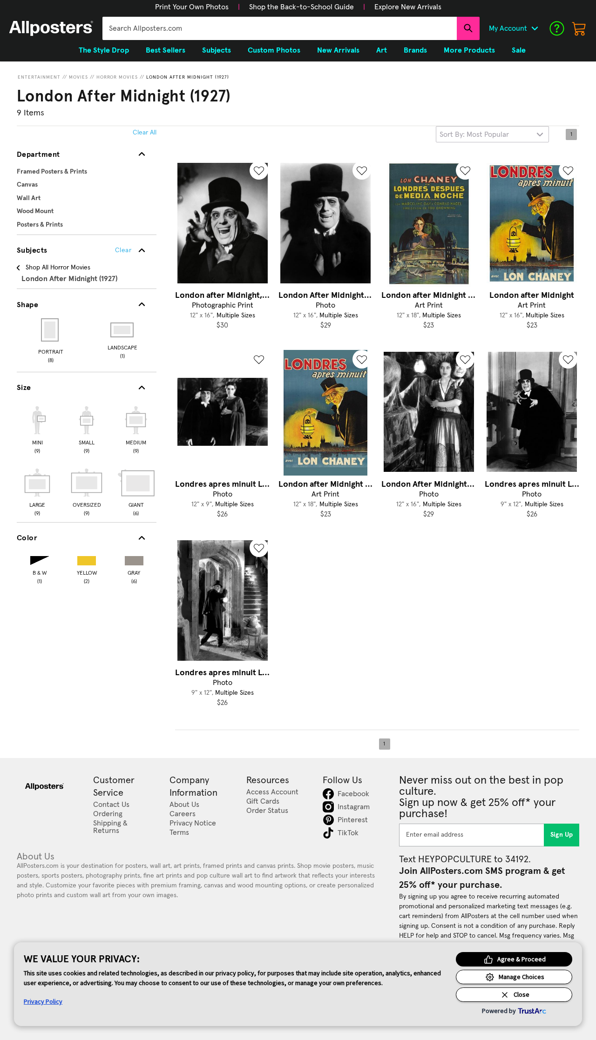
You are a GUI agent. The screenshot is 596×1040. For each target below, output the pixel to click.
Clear (123, 250)
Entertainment (39, 77)
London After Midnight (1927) (187, 77)
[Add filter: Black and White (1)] (39, 558)
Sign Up (561, 835)
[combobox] (279, 28)
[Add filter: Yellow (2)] (86, 558)
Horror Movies (117, 77)
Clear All (144, 132)
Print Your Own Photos (192, 7)
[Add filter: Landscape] (122, 329)
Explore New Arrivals (407, 7)
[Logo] (51, 28)
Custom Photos (274, 50)
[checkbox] (37, 429)
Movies (78, 77)
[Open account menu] (534, 28)
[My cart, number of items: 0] (579, 28)
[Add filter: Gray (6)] (134, 558)
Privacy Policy (43, 1001)
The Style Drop (104, 50)
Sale (519, 50)
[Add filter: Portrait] (50, 330)
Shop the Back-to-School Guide (301, 7)
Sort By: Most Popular (474, 134)
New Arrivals (338, 50)
